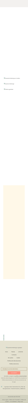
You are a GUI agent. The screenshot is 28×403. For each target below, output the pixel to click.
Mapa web (20, 401)
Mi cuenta (10, 358)
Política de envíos (14, 364)
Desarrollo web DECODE (14, 396)
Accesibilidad (13, 401)
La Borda (20, 351)
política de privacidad (21, 376)
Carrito (18, 358)
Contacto (14, 355)
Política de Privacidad (14, 399)
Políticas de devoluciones (14, 361)
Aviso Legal (5, 399)
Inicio (6, 351)
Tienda (13, 351)
